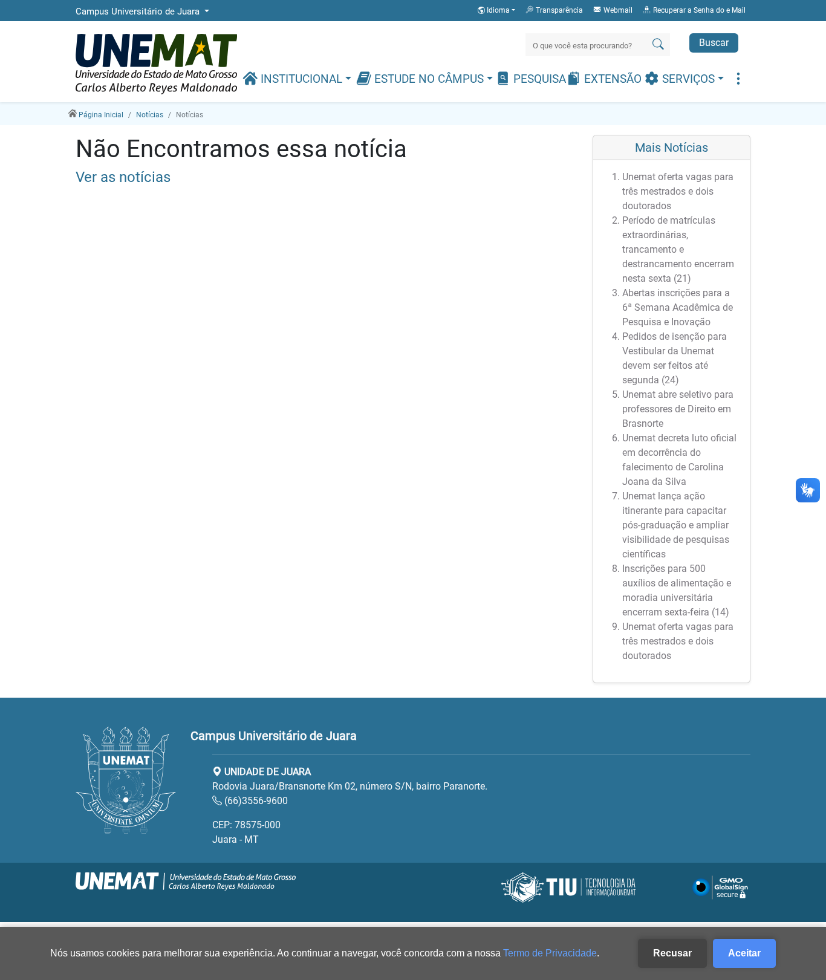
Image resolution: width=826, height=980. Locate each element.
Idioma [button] (498, 10)
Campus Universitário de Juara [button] (139, 11)
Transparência (558, 10)
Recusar (672, 953)
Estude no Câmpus (429, 79)
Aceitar (744, 953)
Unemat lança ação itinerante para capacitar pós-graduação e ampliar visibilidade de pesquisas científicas (675, 525)
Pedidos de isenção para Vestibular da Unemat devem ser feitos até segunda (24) (674, 358)
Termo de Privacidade (550, 953)
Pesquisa (538, 79)
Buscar (714, 42)
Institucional (301, 79)
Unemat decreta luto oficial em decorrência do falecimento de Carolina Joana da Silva (679, 459)
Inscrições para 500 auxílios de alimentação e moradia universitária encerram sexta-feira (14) (676, 590)
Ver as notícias (123, 177)
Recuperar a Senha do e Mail (698, 10)
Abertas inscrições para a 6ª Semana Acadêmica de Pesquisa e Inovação (677, 307)
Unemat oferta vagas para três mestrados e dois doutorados (677, 191)
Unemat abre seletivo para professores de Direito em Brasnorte (677, 409)
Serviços (688, 79)
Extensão (611, 79)
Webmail (617, 10)
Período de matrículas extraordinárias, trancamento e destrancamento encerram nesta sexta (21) (678, 249)
